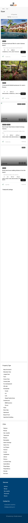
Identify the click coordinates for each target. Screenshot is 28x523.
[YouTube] (16, 520)
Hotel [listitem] (4, 407)
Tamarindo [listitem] (6, 435)
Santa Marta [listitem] (6, 464)
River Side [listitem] (6, 410)
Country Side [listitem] (6, 381)
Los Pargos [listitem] (6, 447)
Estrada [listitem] (5, 471)
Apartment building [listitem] (8, 417)
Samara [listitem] (5, 428)
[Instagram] (14, 520)
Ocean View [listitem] (6, 379)
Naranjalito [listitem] (6, 440)
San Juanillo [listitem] (6, 433)
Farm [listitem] (4, 376)
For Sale (4, 41)
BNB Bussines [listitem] (8, 403)
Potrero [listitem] (5, 459)
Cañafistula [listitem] (6, 454)
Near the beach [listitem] (7, 369)
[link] (14, 29)
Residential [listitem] (6, 388)
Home (3, 8)
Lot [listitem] (5, 393)
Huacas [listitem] (5, 449)
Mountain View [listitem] (7, 372)
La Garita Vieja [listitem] (7, 461)
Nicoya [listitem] (5, 430)
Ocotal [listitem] (5, 452)
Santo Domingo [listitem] (7, 442)
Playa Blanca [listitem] (6, 468)
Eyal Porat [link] (7, 98)
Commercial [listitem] (6, 400)
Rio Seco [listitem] (5, 473)
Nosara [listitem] (5, 437)
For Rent (4, 124)
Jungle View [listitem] (6, 374)
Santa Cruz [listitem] (6, 445)
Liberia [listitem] (5, 456)
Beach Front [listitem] (6, 414)
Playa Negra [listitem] (6, 466)
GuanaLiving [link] (7, 56)
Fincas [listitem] (6, 405)
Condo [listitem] (6, 391)
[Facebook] (11, 520)
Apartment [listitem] (6, 412)
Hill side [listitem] (5, 386)
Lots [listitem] (6, 395)
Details (23, 52)
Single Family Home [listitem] (10, 398)
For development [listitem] (7, 384)
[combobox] (15, 16)
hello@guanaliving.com (9, 507)
